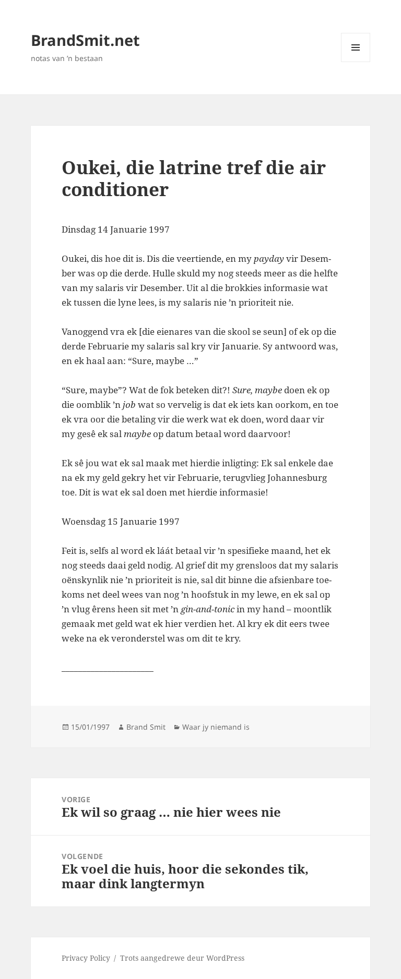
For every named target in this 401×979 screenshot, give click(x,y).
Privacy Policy (86, 958)
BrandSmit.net (85, 40)
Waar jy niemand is (216, 727)
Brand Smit (146, 727)
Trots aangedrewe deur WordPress (182, 958)
